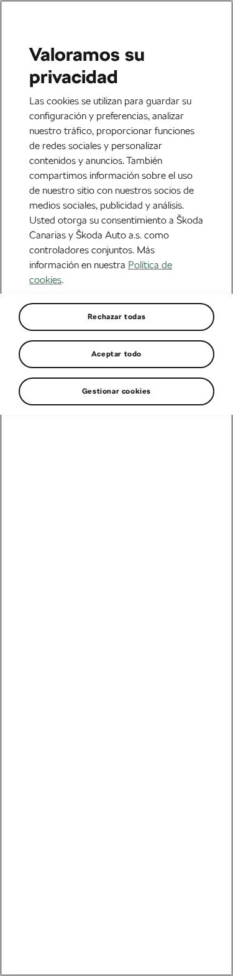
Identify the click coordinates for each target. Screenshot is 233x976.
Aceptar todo (116, 354)
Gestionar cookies (116, 391)
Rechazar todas (116, 316)
